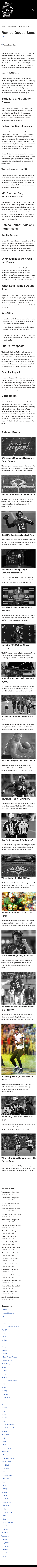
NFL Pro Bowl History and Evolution (18, 494)
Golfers (4, 1407)
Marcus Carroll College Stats (10, 1253)
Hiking (3, 1414)
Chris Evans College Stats (9, 1269)
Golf (2, 1404)
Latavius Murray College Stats (11, 1280)
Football (9, 26)
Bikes (3, 1333)
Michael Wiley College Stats (10, 1220)
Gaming (4, 1391)
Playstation (6, 1397)
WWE (4, 1556)
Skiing (4, 1509)
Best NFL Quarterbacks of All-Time (17, 535)
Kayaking (5, 1543)
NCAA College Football (9, 1380)
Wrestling (4, 1549)
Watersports (5, 1536)
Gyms (3, 1411)
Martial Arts (5, 1434)
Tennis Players (8, 1475)
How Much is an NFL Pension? (15, 799)
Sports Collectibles (7, 1522)
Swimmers (4, 1529)
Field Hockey (5, 1364)
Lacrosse (4, 1431)
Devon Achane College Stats (10, 1203)
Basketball (4, 1320)
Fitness (3, 1367)
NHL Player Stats (9, 1424)
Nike (3, 1343)
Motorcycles (6, 1455)
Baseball (4, 1310)
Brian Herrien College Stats (10, 1264)
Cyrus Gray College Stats (9, 1236)
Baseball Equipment (8, 1313)
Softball (3, 1519)
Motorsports (5, 1451)
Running (4, 1485)
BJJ (3, 1438)
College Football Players (9, 1357)
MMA (4, 1445)
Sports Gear (5, 1526)
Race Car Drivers (8, 1458)
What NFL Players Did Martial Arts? (18, 761)
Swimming (5, 1546)
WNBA (4, 1330)
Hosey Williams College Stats (11, 1286)
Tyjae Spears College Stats (10, 1192)
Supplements (7, 1374)
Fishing (4, 1539)
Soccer (3, 1516)
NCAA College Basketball (10, 1326)
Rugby (3, 1482)
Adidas (4, 1340)
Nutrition (5, 1370)
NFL (14, 26)
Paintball (5, 1499)
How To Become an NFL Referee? (17, 840)
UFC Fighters (6, 1448)
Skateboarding (6, 1502)
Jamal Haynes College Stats (10, 1275)
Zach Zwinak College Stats (10, 1297)
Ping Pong (5, 1468)
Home (3, 26)
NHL (3, 1421)
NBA (4, 1323)
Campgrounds (6, 1347)
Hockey (4, 1418)
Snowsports (5, 1505)
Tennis (4, 1472)
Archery (5, 1492)
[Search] (33, 9)
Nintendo (5, 1394)
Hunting (4, 1495)
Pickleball (5, 1465)
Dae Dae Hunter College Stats (11, 1225)
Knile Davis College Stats (9, 1291)
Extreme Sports (6, 1360)
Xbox (4, 1401)
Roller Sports (5, 1478)
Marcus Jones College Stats (10, 1247)
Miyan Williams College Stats (10, 1231)
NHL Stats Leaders (9, 1428)
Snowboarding (7, 1512)
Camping (4, 1350)
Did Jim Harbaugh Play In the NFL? (17, 956)
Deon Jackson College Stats (10, 1208)
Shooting (4, 1489)
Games (3, 1387)
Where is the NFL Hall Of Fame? (16, 878)
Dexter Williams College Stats (11, 1214)
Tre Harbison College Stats (10, 1242)
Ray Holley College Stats (9, 1258)
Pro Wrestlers (6, 1553)
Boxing (4, 1441)
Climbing (4, 1353)
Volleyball (4, 1532)
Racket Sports (6, 1462)
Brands (3, 1337)
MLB (4, 1316)
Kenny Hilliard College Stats (10, 1197)
